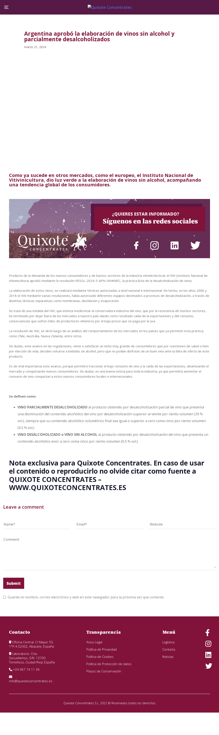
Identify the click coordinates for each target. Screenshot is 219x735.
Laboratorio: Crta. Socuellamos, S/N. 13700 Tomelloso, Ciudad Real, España (32, 657)
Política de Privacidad (101, 649)
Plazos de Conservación (103, 671)
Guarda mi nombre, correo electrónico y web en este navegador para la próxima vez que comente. (86, 597)
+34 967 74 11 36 (26, 669)
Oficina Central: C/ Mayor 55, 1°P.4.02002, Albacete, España (31, 644)
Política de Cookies (100, 656)
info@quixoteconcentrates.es (30, 681)
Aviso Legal (94, 642)
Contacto (168, 649)
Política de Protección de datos (109, 664)
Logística (168, 642)
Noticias (168, 656)
